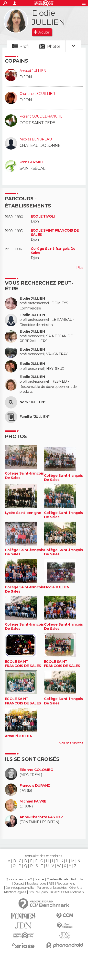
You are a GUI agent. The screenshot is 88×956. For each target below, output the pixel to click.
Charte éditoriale (57, 879)
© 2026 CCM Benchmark (67, 892)
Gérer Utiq (76, 887)
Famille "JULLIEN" (34, 417)
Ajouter (44, 32)
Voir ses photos (71, 743)
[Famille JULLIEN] (11, 417)
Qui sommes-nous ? (18, 879)
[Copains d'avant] (23, 935)
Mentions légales (15, 892)
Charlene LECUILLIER (37, 93)
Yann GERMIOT (32, 162)
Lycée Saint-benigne (23, 513)
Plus (79, 267)
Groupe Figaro (38, 892)
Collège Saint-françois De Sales (53, 251)
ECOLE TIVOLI (43, 216)
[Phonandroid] (65, 945)
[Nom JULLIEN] (11, 402)
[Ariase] (23, 945)
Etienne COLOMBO (37, 770)
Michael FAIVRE (33, 801)
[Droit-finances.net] (65, 925)
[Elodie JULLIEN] (16, 21)
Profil (24, 46)
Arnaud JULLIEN (33, 70)
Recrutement (66, 883)
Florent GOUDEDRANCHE (41, 116)
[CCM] (65, 916)
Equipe (39, 879)
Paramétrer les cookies (51, 887)
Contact (18, 883)
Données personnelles (20, 887)
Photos (54, 46)
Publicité (77, 879)
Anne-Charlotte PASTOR (41, 817)
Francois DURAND (35, 786)
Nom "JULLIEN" (32, 402)
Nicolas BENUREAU (36, 139)
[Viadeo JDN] (65, 935)
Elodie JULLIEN (32, 298)
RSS (51, 883)
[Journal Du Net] (23, 925)
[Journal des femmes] (23, 916)
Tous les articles (36, 883)
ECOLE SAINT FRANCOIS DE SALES (55, 232)
